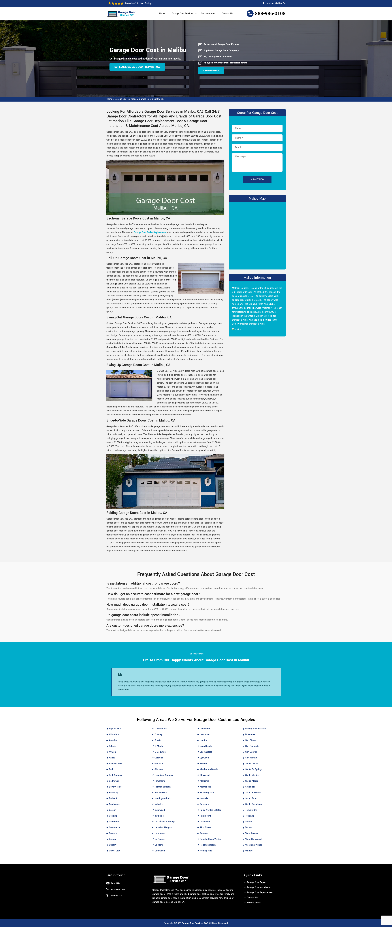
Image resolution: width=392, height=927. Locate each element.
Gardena (159, 757)
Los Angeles (206, 752)
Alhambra (114, 734)
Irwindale (159, 815)
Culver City (114, 850)
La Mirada (160, 833)
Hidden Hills (161, 792)
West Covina (251, 833)
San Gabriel (251, 752)
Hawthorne (160, 781)
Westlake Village (253, 845)
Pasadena (205, 821)
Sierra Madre (251, 781)
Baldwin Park (115, 763)
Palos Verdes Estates (210, 810)
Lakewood (160, 850)
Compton (113, 833)
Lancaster (205, 728)
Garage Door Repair (256, 882)
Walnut (248, 827)
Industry (159, 804)
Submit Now (257, 179)
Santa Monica (252, 775)
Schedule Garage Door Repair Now (137, 67)
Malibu (203, 763)
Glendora (159, 769)
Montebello (205, 786)
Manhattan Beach (209, 769)
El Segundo (160, 752)
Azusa (112, 757)
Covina (112, 839)
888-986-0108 (270, 13)
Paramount (205, 815)
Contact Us (227, 13)
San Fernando (252, 746)
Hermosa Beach (163, 786)
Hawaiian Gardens (164, 775)
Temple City (251, 810)
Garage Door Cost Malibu (151, 99)
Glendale (159, 763)
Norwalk (204, 798)
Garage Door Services (183, 13)
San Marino (251, 757)
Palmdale (204, 804)
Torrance (249, 815)
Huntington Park (163, 798)
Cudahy (112, 845)
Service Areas (208, 13)
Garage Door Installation (259, 887)
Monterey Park (207, 792)
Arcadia (113, 740)
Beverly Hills (115, 786)
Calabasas (114, 804)
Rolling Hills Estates (255, 728)
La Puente (160, 839)
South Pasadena (253, 804)
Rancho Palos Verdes (210, 839)
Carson (112, 810)
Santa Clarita (251, 763)
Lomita (203, 740)
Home (162, 13)
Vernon (248, 821)
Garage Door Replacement (260, 892)
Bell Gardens (115, 775)
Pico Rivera (205, 827)
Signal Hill (250, 786)
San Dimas (250, 740)
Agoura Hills (115, 728)
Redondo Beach (208, 845)
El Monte (159, 746)
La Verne (159, 845)
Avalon (112, 752)
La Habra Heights (163, 827)
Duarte (158, 740)
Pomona (204, 833)
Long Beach (206, 746)
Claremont (114, 821)
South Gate (250, 798)
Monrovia (204, 781)
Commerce (114, 827)
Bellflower (114, 781)
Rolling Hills (206, 850)
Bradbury (113, 792)
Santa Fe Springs (253, 769)
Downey (158, 734)
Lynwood (204, 757)
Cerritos (113, 815)
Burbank (113, 798)
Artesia (112, 746)
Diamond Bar (161, 728)
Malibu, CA (280, 3)
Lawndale (204, 734)
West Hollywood (253, 839)
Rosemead (250, 734)
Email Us (115, 883)
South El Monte (253, 792)
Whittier (249, 850)
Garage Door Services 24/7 (195, 923)
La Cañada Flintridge (165, 821)
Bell (111, 769)
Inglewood (160, 810)
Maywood (204, 775)
